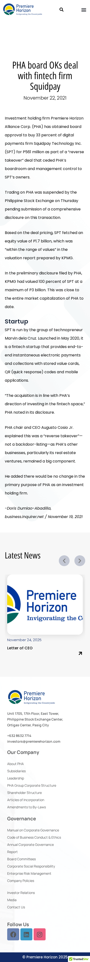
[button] (61, 9)
